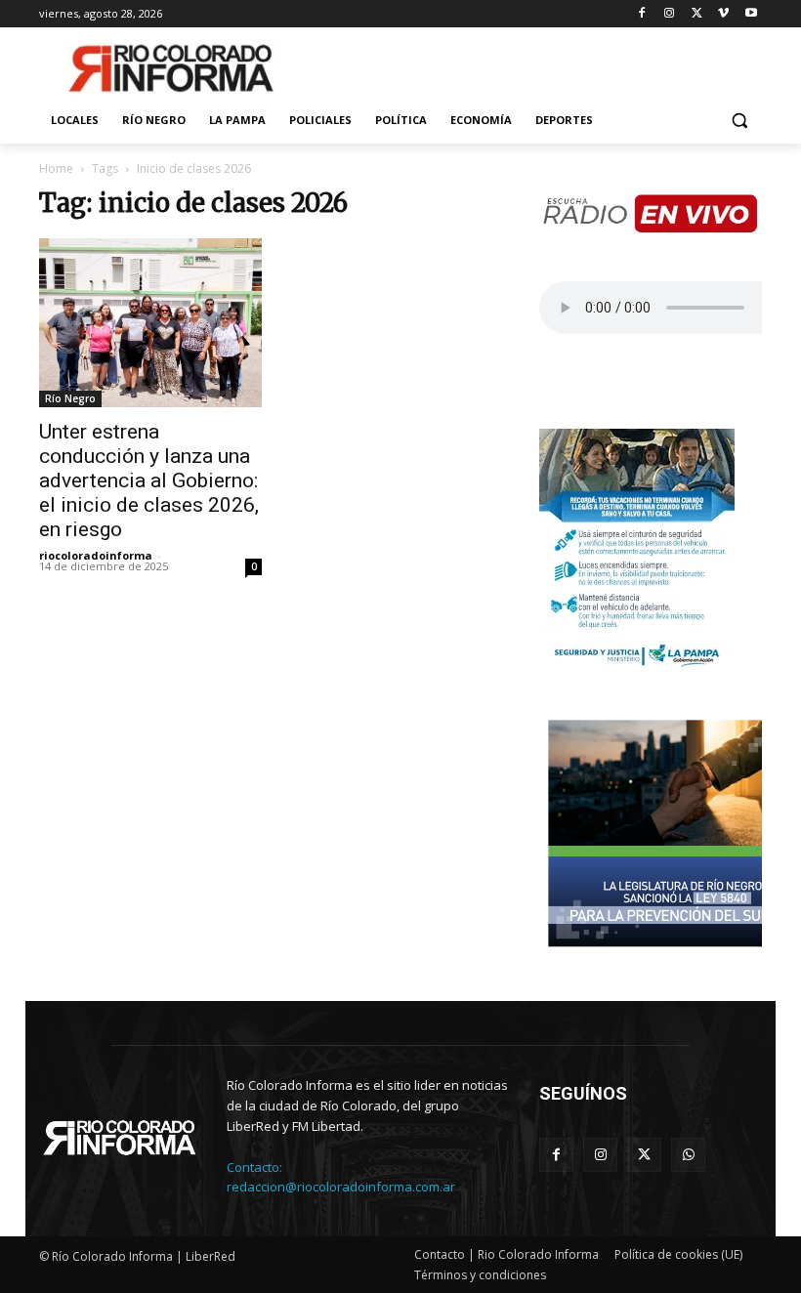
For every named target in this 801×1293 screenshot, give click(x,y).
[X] (697, 14)
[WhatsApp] (688, 1155)
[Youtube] (750, 14)
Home (56, 168)
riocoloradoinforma (95, 555)
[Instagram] (669, 14)
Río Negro (70, 398)
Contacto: (254, 1167)
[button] (739, 121)
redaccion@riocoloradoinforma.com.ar (341, 1186)
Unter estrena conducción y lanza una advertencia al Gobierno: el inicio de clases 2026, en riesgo (149, 480)
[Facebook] (642, 14)
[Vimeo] (723, 14)
